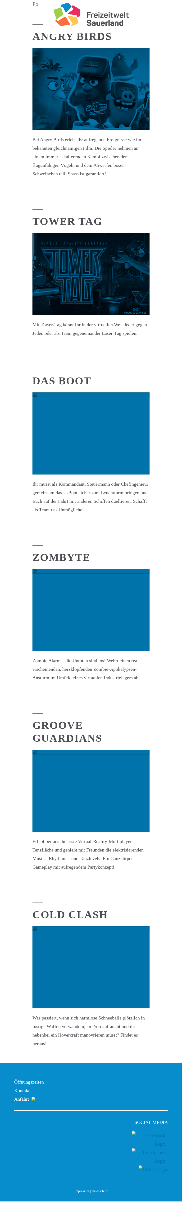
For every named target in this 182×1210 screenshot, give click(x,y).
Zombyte (61, 557)
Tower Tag (67, 221)
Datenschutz (100, 1191)
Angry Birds (72, 36)
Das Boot (61, 381)
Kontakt (22, 1090)
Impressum (81, 1191)
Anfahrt (17, 1099)
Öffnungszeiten (29, 1081)
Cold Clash (70, 915)
